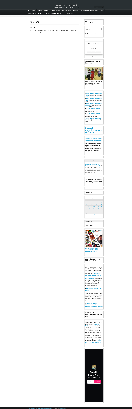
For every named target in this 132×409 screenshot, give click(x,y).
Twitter (42, 16)
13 (94, 206)
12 (91, 206)
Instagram (48, 16)
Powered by (90, 56)
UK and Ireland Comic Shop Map (61, 10)
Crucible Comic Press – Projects (54, 13)
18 (89, 209)
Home (33, 10)
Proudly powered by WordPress (46, 408)
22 (99, 209)
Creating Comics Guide (35, 13)
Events (46, 10)
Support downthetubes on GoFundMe (93, 130)
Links (101, 10)
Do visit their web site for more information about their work (93, 342)
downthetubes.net (66, 5)
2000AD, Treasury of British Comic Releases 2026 (92, 114)
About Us (70, 13)
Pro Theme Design (62, 408)
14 (96, 206)
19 (91, 209)
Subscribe (94, 52)
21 (96, 209)
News (39, 10)
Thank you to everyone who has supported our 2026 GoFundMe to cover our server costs (93, 140)
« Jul (93, 215)
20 (94, 209)
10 (86, 206)
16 (101, 206)
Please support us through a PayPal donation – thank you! (92, 165)
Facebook (36, 16)
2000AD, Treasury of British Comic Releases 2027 (92, 109)
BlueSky (30, 16)
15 (99, 206)
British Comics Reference (89, 10)
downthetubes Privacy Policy (33, 408)
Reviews (75, 10)
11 (89, 206)
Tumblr (54, 16)
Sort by (87, 33)
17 (86, 209)
